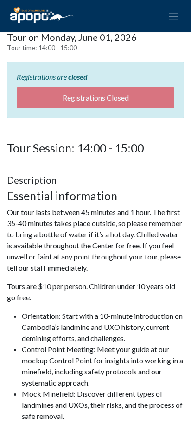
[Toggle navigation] (173, 16)
